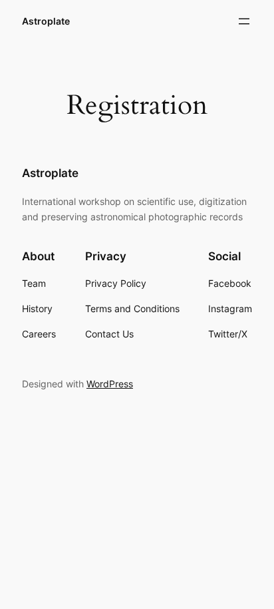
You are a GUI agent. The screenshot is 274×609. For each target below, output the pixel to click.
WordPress (109, 383)
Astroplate (46, 21)
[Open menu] (244, 21)
